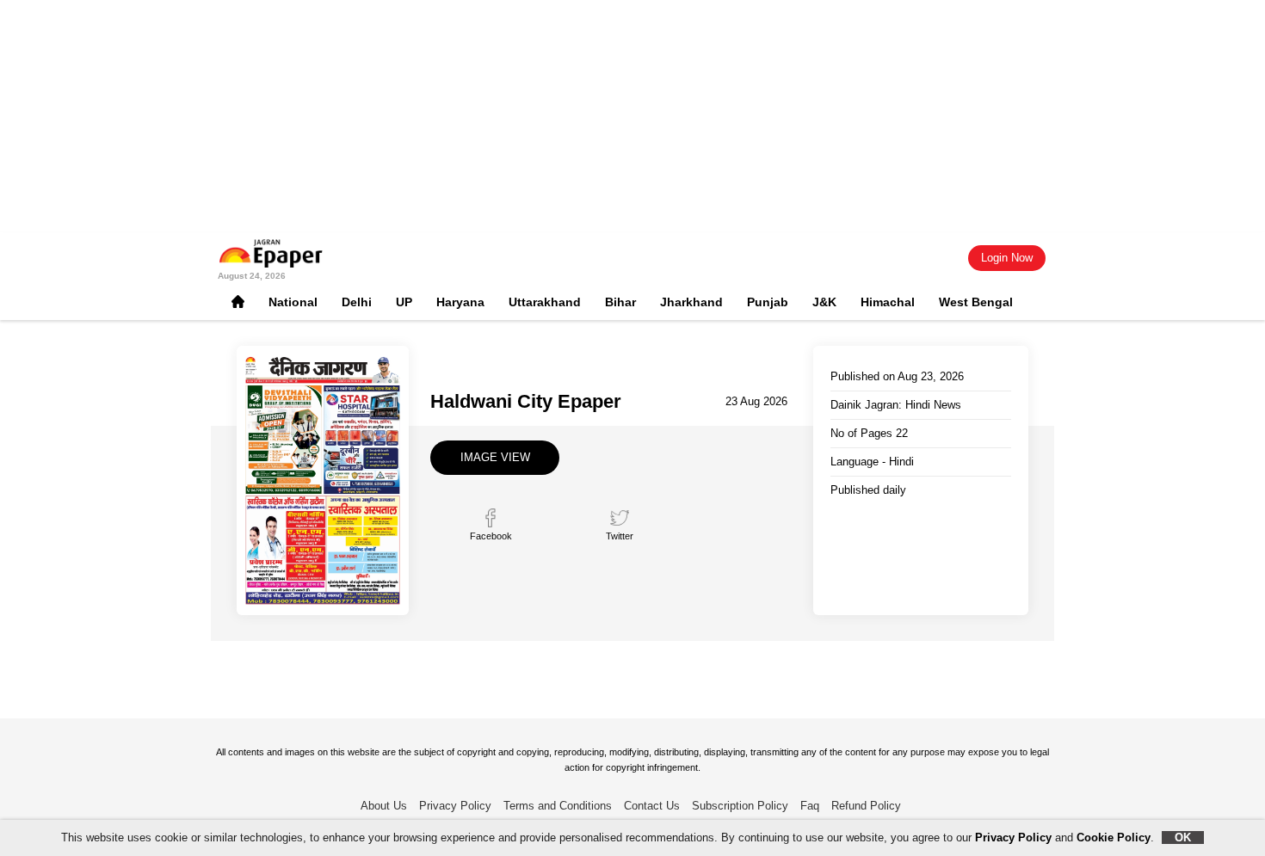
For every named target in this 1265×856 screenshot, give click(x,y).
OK (1183, 837)
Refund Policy (866, 805)
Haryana (460, 302)
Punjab (767, 302)
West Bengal (976, 302)
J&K (824, 302)
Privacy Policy (455, 805)
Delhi (357, 302)
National (293, 302)
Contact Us (652, 805)
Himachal (888, 302)
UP (404, 302)
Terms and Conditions (557, 805)
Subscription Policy (740, 805)
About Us (384, 805)
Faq (809, 805)
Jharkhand (691, 302)
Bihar (620, 302)
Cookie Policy (1114, 837)
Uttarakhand (545, 302)
